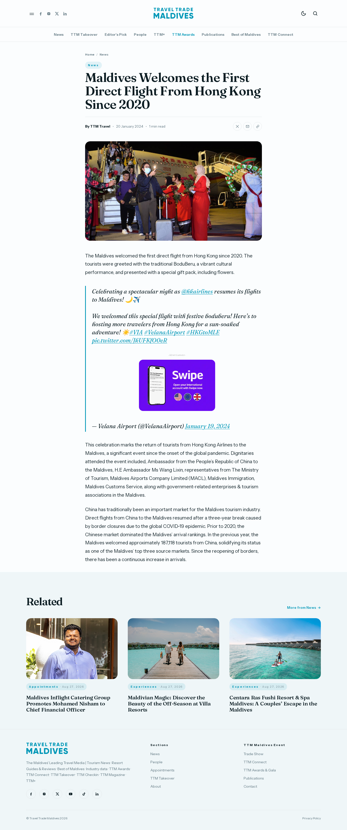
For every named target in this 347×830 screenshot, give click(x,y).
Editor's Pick (116, 34)
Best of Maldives (246, 34)
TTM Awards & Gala (260, 770)
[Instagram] (48, 13)
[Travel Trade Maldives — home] (173, 13)
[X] (57, 13)
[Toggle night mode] (303, 13)
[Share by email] (247, 126)
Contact (250, 786)
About (155, 786)
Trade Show (253, 754)
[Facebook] (40, 13)
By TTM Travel (97, 126)
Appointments (162, 770)
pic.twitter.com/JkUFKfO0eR (129, 340)
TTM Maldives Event (264, 745)
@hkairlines (197, 291)
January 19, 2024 (207, 426)
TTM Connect (280, 34)
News (59, 34)
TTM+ (159, 34)
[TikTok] (84, 794)
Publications (213, 34)
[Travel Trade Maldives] (47, 748)
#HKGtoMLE (202, 332)
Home (89, 54)
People (140, 34)
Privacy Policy (311, 818)
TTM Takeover (84, 34)
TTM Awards (183, 34)
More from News (301, 608)
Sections (159, 745)
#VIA (136, 332)
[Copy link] (257, 126)
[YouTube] (70, 794)
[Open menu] (31, 13)
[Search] (315, 13)
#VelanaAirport (164, 332)
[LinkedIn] (65, 13)
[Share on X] (237, 126)
